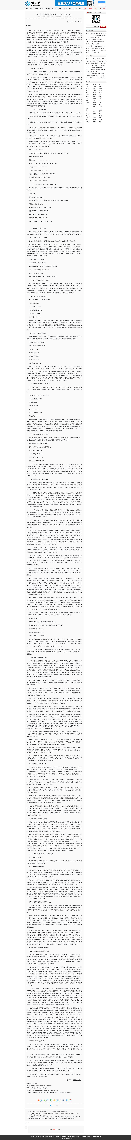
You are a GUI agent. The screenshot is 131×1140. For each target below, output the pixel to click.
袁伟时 (88, 106)
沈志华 (94, 94)
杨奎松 (94, 98)
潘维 (100, 118)
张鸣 (87, 98)
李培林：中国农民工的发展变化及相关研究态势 (97, 69)
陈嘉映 (100, 88)
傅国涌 (94, 88)
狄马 (100, 104)
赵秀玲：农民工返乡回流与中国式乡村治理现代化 (98, 63)
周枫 (94, 110)
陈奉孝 (94, 102)
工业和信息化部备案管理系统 (65, 1138)
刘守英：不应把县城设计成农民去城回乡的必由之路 (98, 76)
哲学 (80, 8)
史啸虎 (94, 106)
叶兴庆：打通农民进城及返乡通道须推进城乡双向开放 (99, 73)
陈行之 (94, 84)
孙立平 (94, 121)
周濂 (87, 100)
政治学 (41, 8)
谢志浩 (88, 121)
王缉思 (88, 102)
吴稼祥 (100, 114)
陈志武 (100, 90)
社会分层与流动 (43, 1088)
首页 (27, 8)
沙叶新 (94, 112)
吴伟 (87, 112)
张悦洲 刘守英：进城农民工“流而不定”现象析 (97, 65)
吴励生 (88, 118)
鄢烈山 (88, 88)
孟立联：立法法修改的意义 (92, 52)
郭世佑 (100, 102)
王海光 (100, 98)
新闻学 (59, 8)
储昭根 (94, 114)
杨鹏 (94, 100)
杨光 (100, 121)
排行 (104, 8)
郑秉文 (88, 120)
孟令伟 (100, 108)
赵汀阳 (88, 96)
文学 (70, 8)
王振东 (94, 104)
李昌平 (100, 96)
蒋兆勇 (100, 110)
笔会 (96, 8)
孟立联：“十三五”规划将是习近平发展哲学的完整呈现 (99, 46)
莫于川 (94, 120)
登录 (53, 1129)
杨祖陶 (88, 94)
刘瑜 (100, 112)
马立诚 (100, 92)
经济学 (36, 8)
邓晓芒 (100, 100)
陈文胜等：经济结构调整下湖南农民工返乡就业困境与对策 (100, 67)
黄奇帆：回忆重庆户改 (91, 71)
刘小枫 (94, 108)
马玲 (87, 104)
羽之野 (100, 120)
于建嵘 (94, 90)
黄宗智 (88, 90)
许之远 (88, 116)
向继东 (100, 94)
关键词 (90, 8)
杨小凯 (100, 116)
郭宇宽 (94, 92)
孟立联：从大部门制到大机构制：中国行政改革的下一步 (99, 35)
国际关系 (48, 8)
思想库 (85, 8)
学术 (31, 1088)
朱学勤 (94, 118)
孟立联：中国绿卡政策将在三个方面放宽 (95, 48)
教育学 (65, 8)
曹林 (100, 86)
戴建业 (94, 96)
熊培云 (100, 106)
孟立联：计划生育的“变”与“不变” (94, 39)
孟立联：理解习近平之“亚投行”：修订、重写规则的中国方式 (100, 50)
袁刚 (94, 116)
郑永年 (100, 84)
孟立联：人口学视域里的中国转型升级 (95, 41)
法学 (31, 8)
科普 (100, 8)
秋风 (87, 108)
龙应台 (88, 86)
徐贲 (87, 92)
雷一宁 (88, 110)
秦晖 (87, 84)
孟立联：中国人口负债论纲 (92, 44)
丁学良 (94, 86)
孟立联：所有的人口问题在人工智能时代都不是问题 (98, 33)
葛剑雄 (88, 114)
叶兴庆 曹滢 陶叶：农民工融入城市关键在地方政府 (98, 78)
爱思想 (37, 4)
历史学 (75, 8)
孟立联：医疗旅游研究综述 (92, 37)
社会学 (54, 8)
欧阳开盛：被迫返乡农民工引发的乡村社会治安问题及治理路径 (101, 61)
